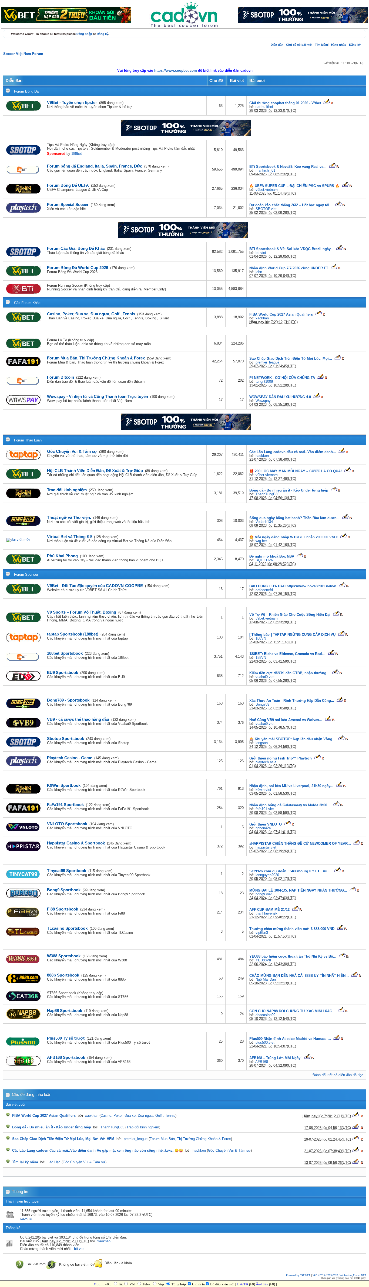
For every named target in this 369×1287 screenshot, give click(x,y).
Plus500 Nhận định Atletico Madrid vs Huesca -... (290, 1039)
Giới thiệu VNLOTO (265, 824)
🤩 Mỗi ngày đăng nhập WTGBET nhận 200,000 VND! (293, 537)
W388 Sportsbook (63, 956)
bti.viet (261, 253)
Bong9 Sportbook (63, 890)
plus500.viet (265, 1042)
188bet (76, 154)
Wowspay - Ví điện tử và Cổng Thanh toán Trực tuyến (97, 396)
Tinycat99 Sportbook (66, 870)
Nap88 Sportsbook (64, 1010)
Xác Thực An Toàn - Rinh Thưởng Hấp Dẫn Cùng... (291, 701)
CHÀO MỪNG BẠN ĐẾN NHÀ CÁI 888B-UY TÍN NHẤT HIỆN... (299, 976)
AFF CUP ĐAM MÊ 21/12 (269, 910)
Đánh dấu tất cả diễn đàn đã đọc (338, 1075)
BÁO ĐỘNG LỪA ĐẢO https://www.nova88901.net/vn (292, 586)
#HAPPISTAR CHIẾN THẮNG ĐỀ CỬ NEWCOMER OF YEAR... (300, 844)
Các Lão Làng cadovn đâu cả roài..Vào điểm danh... (292, 452)
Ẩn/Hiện (262, 1284)
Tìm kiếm (321, 44)
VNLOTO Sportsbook (67, 823)
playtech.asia (266, 762)
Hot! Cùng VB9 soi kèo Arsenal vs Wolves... (285, 720)
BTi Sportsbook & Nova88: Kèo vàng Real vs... (288, 167)
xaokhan (262, 318)
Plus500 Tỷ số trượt (66, 1038)
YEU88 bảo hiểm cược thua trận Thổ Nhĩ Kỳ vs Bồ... (292, 956)
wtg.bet (261, 541)
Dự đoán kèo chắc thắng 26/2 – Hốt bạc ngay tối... (291, 205)
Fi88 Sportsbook (62, 909)
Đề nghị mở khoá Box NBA (271, 556)
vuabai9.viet (265, 677)
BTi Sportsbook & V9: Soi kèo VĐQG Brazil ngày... (291, 249)
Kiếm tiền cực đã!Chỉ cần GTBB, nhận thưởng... (289, 673)
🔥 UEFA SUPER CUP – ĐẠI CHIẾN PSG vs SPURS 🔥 (294, 186)
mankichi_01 (265, 170)
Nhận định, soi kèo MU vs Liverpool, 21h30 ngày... (291, 786)
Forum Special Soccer (68, 204)
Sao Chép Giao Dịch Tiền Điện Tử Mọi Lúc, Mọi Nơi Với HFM (63, 1139)
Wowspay (263, 401)
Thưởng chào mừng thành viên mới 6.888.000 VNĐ (291, 929)
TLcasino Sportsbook (67, 928)
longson (262, 743)
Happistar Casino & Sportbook (76, 843)
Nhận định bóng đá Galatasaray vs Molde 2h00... (289, 805)
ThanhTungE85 (267, 494)
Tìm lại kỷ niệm (25, 1162)
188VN (261, 638)
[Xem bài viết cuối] (326, 103)
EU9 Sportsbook (62, 672)
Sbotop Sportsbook (65, 738)
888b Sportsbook (63, 975)
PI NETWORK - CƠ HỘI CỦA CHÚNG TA (282, 378)
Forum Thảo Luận (28, 440)
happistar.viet (266, 847)
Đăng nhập (84, 33)
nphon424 (263, 828)
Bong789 (262, 704)
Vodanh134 (264, 522)
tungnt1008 (264, 382)
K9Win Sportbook (63, 785)
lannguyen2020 (267, 875)
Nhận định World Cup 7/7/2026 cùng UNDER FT (288, 268)
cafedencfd (264, 590)
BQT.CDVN (264, 560)
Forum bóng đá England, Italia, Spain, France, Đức (94, 166)
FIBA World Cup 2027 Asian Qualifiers (281, 314)
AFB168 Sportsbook (66, 1057)
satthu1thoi (264, 107)
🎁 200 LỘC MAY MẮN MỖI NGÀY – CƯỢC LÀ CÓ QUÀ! (295, 471)
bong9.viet (264, 894)
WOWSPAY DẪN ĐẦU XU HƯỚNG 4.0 (280, 397)
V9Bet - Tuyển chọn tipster (72, 102)
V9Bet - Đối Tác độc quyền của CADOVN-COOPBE (95, 585)
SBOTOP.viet (266, 209)
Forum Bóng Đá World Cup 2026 (77, 267)
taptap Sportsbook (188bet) (72, 634)
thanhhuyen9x (266, 913)
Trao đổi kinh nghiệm (67, 489)
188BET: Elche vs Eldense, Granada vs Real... (287, 654)
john (259, 272)
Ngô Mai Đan (266, 979)
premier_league (267, 362)
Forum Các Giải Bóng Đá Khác (76, 248)
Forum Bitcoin (60, 377)
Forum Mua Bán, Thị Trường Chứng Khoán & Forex (96, 358)
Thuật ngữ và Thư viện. (69, 517)
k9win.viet (263, 790)
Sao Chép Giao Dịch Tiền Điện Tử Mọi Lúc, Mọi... (290, 359)
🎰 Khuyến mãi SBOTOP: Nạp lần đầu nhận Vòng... (292, 739)
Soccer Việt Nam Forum (23, 54)
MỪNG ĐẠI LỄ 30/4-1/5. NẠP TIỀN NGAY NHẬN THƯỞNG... (298, 890)
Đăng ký (102, 33)
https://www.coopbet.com (176, 71)
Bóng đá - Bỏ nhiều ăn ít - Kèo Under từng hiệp (288, 490)
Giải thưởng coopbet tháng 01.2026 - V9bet (285, 103)
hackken (262, 456)
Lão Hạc (54, 1162)
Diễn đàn (277, 44)
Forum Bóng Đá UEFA (68, 185)
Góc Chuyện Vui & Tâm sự (72, 451)
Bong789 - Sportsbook (68, 700)
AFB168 (261, 1062)
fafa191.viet (265, 809)
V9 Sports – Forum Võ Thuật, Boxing (81, 612)
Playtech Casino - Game (69, 757)
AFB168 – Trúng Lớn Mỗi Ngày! (275, 1058)
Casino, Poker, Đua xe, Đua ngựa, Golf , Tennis (91, 314)
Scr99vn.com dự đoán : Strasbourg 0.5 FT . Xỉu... (290, 871)
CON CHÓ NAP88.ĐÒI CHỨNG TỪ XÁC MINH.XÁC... (292, 1011)
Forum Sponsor (26, 575)
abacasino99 (265, 1015)
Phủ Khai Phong (62, 556)
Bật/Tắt (242, 1284)
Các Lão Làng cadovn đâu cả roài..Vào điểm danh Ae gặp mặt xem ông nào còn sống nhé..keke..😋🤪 (97, 1150)
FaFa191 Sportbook (65, 804)
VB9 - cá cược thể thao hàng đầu (78, 719)
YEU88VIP (264, 960)
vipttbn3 (262, 933)
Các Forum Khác (27, 303)
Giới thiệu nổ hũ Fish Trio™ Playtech (280, 758)
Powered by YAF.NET (298, 1275)
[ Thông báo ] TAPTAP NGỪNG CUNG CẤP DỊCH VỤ (292, 635)
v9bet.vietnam (267, 190)
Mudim (98, 1284)
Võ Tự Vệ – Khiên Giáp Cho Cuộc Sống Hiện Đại (289, 615)
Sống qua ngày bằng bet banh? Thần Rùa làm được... (294, 518)
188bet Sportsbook (65, 653)
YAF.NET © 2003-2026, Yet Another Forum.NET (339, 1275)
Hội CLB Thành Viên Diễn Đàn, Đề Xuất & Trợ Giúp (95, 470)
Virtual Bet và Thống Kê (69, 536)
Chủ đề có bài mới (299, 44)
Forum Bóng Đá (26, 91)
